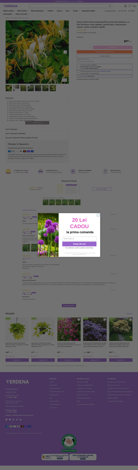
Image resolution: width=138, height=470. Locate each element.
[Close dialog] (98, 215)
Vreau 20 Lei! (79, 244)
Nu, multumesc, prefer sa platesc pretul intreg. (79, 248)
